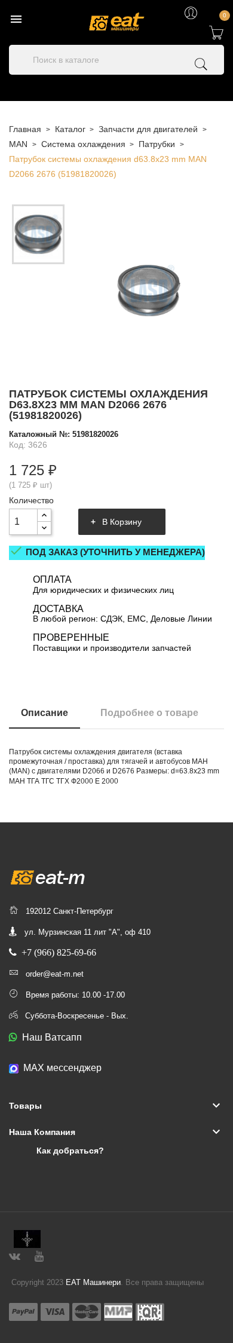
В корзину (122, 522)
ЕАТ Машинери (93, 1282)
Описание (44, 713)
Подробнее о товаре (149, 713)
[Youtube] (39, 1255)
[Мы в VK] (14, 1255)
